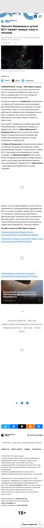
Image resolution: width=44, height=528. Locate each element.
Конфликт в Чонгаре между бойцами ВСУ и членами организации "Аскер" (22, 324)
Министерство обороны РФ (16, 320)
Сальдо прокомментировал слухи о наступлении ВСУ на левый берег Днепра (19, 234)
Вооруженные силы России (12, 328)
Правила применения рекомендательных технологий (21, 474)
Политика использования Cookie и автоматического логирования (21, 468)
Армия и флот (27, 328)
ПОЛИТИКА (6, 443)
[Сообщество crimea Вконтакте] (14, 426)
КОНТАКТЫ (36, 449)
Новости (22, 331)
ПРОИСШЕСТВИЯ (28, 443)
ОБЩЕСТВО (16, 443)
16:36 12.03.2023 (6, 43)
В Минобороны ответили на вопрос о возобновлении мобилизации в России (19, 275)
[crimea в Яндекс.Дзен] (22, 426)
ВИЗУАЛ (39, 443)
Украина (37, 328)
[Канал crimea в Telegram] (5, 426)
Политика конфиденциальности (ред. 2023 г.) (18, 472)
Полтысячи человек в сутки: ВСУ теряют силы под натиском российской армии (22, 240)
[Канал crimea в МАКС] (39, 426)
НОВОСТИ (5, 449)
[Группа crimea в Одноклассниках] (30, 426)
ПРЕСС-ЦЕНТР (16, 449)
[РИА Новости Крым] (9, 21)
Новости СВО (32, 320)
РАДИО (27, 449)
